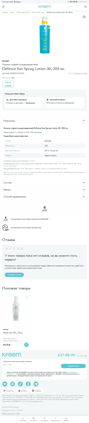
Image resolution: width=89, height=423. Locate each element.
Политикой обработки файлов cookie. (26, 406)
